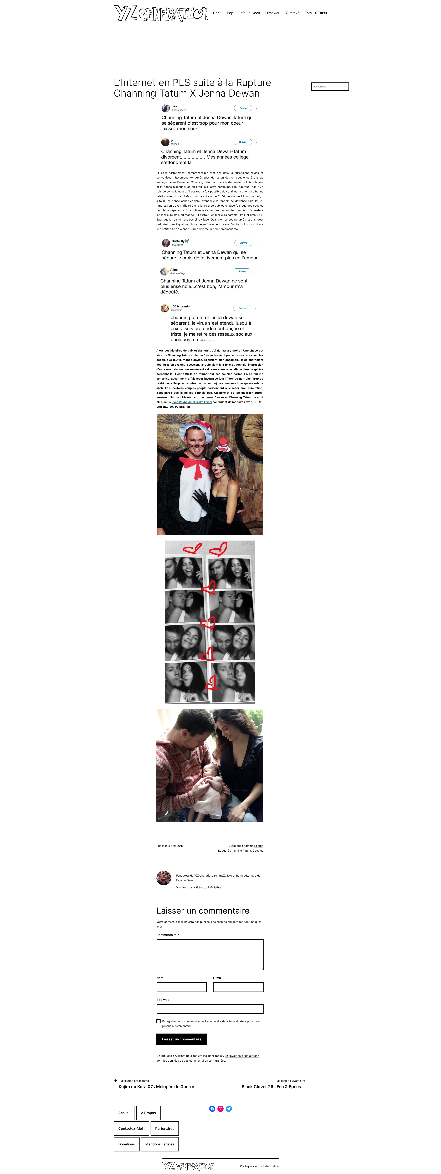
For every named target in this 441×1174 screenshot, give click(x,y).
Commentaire (167, 935)
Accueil (124, 1113)
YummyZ (292, 13)
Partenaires (164, 1128)
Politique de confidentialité (259, 1166)
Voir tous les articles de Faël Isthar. (199, 887)
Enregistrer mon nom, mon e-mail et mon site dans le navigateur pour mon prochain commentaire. (211, 1024)
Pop (230, 13)
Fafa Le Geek (249, 13)
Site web (163, 1000)
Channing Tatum (240, 850)
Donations (126, 1144)
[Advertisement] (220, 51)
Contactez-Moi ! (131, 1128)
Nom (159, 978)
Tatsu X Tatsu (316, 13)
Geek (217, 13)
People (258, 845)
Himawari (272, 13)
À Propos (148, 1113)
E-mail (217, 978)
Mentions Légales (159, 1144)
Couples (258, 850)
